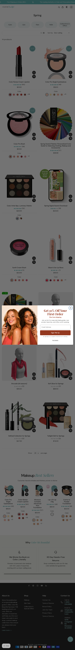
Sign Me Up (55, 333)
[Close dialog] (70, 308)
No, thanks (55, 340)
